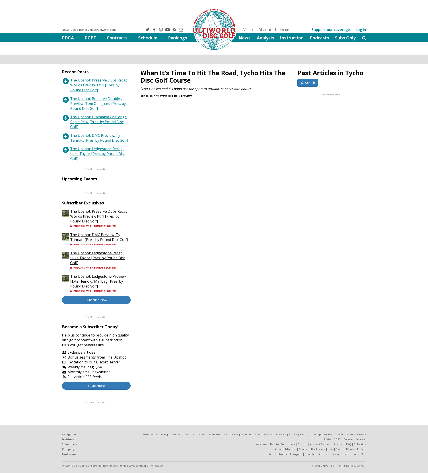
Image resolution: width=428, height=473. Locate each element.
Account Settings (320, 444)
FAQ (348, 444)
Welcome (261, 444)
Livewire (361, 434)
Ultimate (282, 29)
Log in (361, 29)
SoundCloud (340, 454)
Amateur (361, 439)
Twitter (283, 454)
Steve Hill (166, 96)
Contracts (117, 38)
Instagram (296, 454)
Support (338, 444)
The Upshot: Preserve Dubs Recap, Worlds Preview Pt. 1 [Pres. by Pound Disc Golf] (99, 85)
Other (257, 434)
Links (226, 434)
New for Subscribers (282, 444)
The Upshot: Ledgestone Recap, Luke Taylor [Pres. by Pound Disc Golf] (97, 153)
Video (349, 434)
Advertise (290, 449)
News (245, 38)
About (278, 449)
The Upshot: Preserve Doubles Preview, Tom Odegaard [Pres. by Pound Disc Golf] (98, 103)
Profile (293, 434)
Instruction (292, 38)
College (348, 439)
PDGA (68, 38)
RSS (363, 454)
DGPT (90, 38)
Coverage (175, 434)
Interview (185, 96)
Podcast (268, 434)
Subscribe (360, 444)
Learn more (96, 385)
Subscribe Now (96, 300)
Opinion (246, 434)
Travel (339, 434)
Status (339, 449)
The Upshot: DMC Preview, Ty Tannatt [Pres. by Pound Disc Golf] (99, 138)
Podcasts (319, 38)
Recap (317, 434)
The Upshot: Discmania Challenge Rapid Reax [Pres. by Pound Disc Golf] (98, 121)
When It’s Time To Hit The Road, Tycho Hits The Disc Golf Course (212, 76)
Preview (281, 434)
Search (309, 83)
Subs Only (345, 38)
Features (148, 434)
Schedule (147, 38)
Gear (186, 434)
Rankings (177, 38)
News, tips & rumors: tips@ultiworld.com (89, 30)
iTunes (354, 454)
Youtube (310, 454)
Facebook (270, 454)
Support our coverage (331, 29)
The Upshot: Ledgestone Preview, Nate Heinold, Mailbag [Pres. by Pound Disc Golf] (98, 281)
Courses (161, 434)
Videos (249, 29)
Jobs (330, 449)
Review (328, 434)
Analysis (265, 38)
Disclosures (318, 449)
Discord (264, 29)
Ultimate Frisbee (356, 449)
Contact (303, 449)
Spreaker (323, 454)
